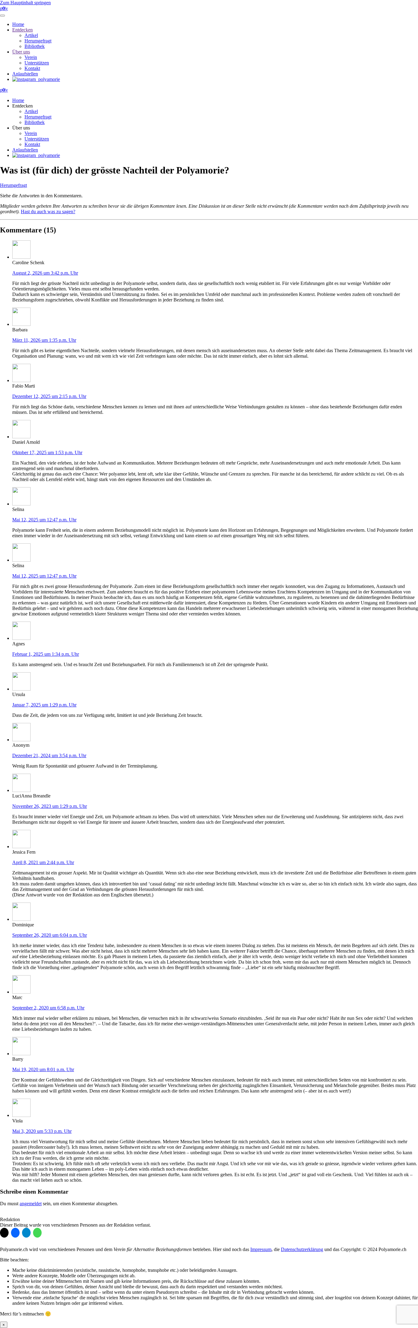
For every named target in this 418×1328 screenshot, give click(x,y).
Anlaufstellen (25, 73)
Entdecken (22, 29)
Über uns (21, 51)
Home (18, 24)
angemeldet (31, 1203)
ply (4, 8)
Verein (30, 57)
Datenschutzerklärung (302, 1249)
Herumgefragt (37, 40)
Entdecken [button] (22, 105)
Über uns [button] (21, 127)
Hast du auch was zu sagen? (48, 211)
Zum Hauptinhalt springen (25, 2)
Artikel (31, 35)
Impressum (260, 1249)
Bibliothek (34, 46)
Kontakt (32, 68)
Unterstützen (36, 62)
